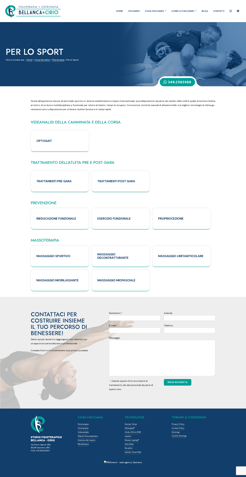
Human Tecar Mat (133, 452)
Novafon (129, 448)
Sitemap (176, 432)
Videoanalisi (83, 432)
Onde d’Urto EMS (133, 432)
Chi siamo (134, 11)
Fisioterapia (58, 59)
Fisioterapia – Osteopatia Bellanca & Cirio (32, 11)
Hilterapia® (130, 428)
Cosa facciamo (155, 11)
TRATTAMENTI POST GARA (116, 181)
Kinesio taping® (132, 440)
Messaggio (114, 337)
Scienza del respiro (87, 440)
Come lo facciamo (183, 11)
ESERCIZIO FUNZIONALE (114, 218)
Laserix (128, 436)
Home (119, 11)
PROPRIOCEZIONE (171, 218)
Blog (205, 11)
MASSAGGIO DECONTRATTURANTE (113, 256)
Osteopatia (83, 428)
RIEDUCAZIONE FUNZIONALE (56, 218)
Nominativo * (115, 313)
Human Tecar (131, 424)
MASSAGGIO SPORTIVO (53, 256)
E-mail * (113, 325)
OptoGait (129, 444)
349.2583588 (179, 82)
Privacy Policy (178, 424)
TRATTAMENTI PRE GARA (54, 181)
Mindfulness (83, 444)
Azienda (168, 313)
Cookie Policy (178, 428)
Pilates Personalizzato (88, 436)
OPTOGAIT (44, 141)
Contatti (218, 11)
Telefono (168, 325)
